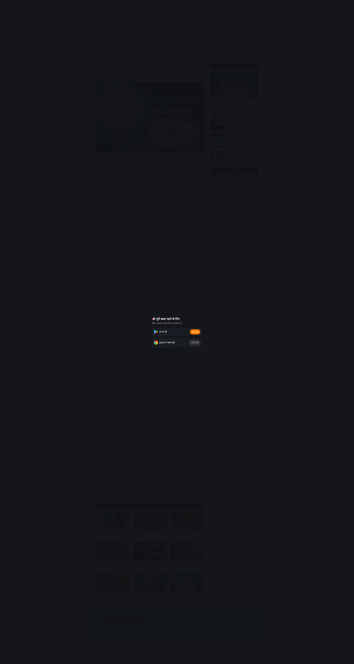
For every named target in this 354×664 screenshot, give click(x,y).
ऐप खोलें (195, 332)
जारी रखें (194, 342)
